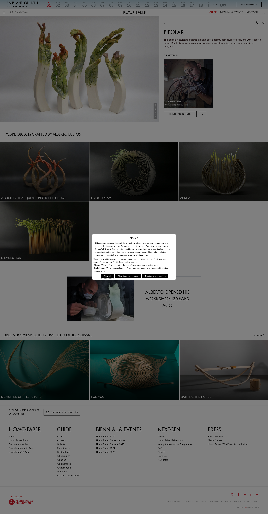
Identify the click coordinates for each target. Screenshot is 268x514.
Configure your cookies (155, 276)
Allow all (107, 276)
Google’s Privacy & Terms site (108, 249)
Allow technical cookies (128, 276)
